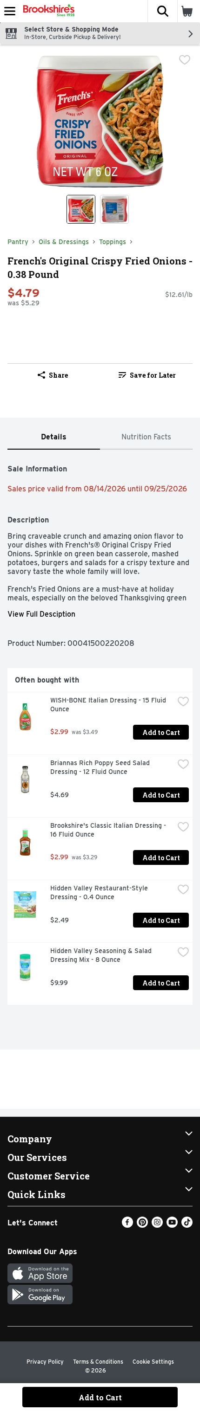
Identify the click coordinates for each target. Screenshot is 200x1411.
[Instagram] (157, 1225)
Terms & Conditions (98, 1361)
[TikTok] (187, 1225)
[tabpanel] (100, 731)
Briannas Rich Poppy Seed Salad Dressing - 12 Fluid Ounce (101, 767)
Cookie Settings (153, 1361)
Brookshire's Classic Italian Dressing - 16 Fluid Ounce (109, 830)
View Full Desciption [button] (41, 614)
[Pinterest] (142, 1225)
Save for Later (153, 375)
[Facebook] (127, 1225)
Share (58, 375)
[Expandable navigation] (10, 11)
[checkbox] (184, 59)
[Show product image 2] (114, 209)
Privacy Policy (45, 1361)
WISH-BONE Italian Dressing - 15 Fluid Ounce (109, 704)
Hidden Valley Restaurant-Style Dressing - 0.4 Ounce (100, 892)
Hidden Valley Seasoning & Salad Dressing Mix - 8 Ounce (101, 955)
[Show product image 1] (81, 209)
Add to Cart (161, 732)
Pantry (17, 241)
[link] (147, 374)
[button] (162, 11)
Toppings (112, 241)
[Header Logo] (47, 11)
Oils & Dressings (64, 241)
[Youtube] (172, 1225)
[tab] (53, 437)
